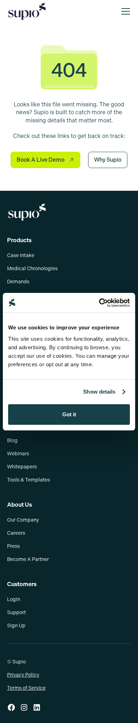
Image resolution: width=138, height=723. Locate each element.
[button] (124, 11)
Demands (18, 282)
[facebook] (11, 707)
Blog (12, 441)
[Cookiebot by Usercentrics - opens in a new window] (99, 302)
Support (16, 613)
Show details (99, 392)
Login (13, 599)
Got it (69, 414)
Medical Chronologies (32, 269)
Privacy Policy (23, 675)
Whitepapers (22, 467)
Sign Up (16, 626)
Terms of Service (26, 688)
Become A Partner (28, 559)
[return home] (69, 212)
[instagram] (24, 707)
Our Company (23, 520)
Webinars (18, 454)
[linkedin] (37, 707)
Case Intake (20, 255)
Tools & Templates (28, 480)
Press (13, 546)
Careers (16, 533)
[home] (27, 11)
